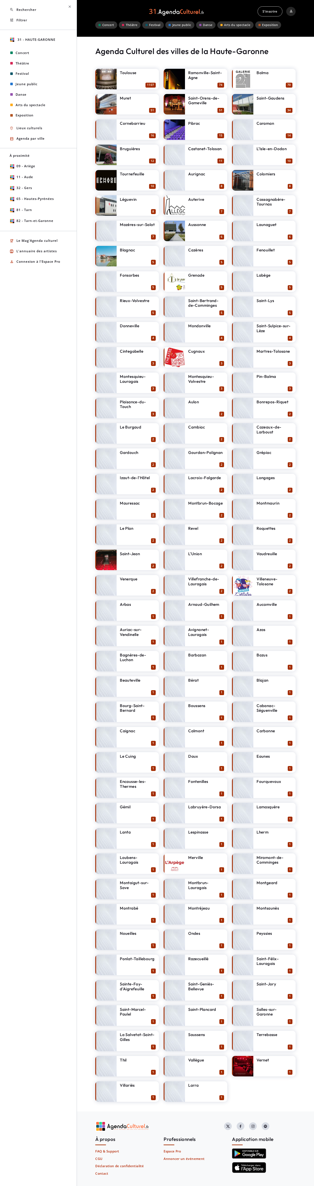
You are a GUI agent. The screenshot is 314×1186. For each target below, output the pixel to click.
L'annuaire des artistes (33, 251)
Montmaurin (268, 503)
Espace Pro (172, 1151)
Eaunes (263, 756)
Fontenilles (198, 781)
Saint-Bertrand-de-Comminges (203, 303)
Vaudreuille (267, 553)
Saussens (196, 1034)
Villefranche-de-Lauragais (203, 581)
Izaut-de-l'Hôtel (135, 477)
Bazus (262, 655)
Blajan (262, 680)
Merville (195, 857)
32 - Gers (24, 188)
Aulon (193, 401)
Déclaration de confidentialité (119, 1166)
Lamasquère (268, 806)
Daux (193, 756)
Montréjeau (199, 908)
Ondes (194, 933)
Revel (193, 528)
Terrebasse (267, 1034)
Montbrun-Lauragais (198, 885)
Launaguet (267, 224)
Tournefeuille (132, 173)
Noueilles (128, 933)
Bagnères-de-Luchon (133, 657)
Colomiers (266, 173)
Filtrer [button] (18, 20)
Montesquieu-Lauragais (133, 379)
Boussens (196, 705)
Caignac (127, 730)
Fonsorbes (129, 275)
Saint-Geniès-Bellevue (201, 986)
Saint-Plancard (202, 1009)
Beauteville (130, 680)
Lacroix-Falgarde (204, 477)
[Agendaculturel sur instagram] (253, 1126)
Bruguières (130, 148)
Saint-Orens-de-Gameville (203, 100)
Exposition (270, 25)
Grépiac (264, 452)
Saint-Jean (130, 553)
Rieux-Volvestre (134, 300)
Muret (125, 98)
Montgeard (267, 882)
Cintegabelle (131, 351)
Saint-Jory (266, 983)
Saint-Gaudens (270, 98)
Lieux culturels (26, 128)
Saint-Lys (265, 300)
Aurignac (196, 173)
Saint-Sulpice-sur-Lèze (274, 328)
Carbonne (266, 730)
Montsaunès (268, 908)
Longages (266, 477)
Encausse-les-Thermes (133, 784)
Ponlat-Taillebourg (137, 958)
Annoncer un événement (184, 1159)
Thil (123, 1060)
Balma (263, 72)
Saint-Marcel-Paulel (133, 1012)
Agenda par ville (27, 138)
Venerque (128, 578)
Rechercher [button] (23, 9)
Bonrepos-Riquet (272, 401)
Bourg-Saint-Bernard (132, 708)
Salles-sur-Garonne (267, 1012)
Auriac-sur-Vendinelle (131, 632)
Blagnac (127, 249)
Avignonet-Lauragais (198, 632)
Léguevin (128, 199)
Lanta (125, 832)
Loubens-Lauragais (129, 860)
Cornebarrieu (132, 123)
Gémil (125, 806)
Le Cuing (128, 756)
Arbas (125, 604)
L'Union (195, 553)
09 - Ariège (25, 166)
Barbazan (197, 655)
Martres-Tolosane (273, 351)
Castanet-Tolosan (205, 148)
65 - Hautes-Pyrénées (35, 199)
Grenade (196, 275)
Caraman (265, 123)
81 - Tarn (24, 210)
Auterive (196, 199)
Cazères (195, 249)
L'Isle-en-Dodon (272, 148)
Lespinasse (198, 832)
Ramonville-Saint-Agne (205, 75)
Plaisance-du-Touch (133, 404)
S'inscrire (270, 11)
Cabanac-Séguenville (267, 708)
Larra (193, 1085)
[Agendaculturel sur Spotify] (265, 1126)
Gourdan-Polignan (205, 452)
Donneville (129, 325)
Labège (263, 275)
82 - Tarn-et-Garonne (34, 221)
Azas (261, 629)
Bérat (193, 680)
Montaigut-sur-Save (134, 885)
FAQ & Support (107, 1151)
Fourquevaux (269, 781)
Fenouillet (266, 249)
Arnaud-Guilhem (203, 604)
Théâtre (132, 25)
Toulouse (128, 72)
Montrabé (129, 908)
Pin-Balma (266, 376)
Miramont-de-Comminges (270, 860)
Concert (108, 25)
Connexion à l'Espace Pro (35, 261)
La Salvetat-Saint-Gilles (137, 1037)
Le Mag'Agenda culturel (34, 240)
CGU (98, 1159)
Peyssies (264, 933)
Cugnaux (196, 351)
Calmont (196, 730)
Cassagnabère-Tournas (271, 202)
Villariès (127, 1085)
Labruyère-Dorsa (204, 806)
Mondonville (199, 325)
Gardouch (129, 452)
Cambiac (196, 427)
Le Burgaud (130, 427)
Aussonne (197, 224)
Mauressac (130, 503)
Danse (207, 25)
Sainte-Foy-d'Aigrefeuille (132, 986)
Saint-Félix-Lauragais (268, 961)
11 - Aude (24, 177)
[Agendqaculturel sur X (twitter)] (228, 1126)
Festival (154, 25)
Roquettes (266, 528)
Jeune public (181, 25)
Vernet (263, 1060)
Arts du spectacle (237, 25)
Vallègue (196, 1060)
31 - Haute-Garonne (35, 39)
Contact (101, 1173)
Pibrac (194, 123)
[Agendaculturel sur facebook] (240, 1126)
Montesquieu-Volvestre (201, 379)
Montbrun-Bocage (205, 503)
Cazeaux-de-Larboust (269, 429)
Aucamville (267, 604)
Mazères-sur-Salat (137, 224)
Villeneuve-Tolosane (267, 581)
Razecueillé (198, 958)
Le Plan (126, 528)
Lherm (263, 832)
